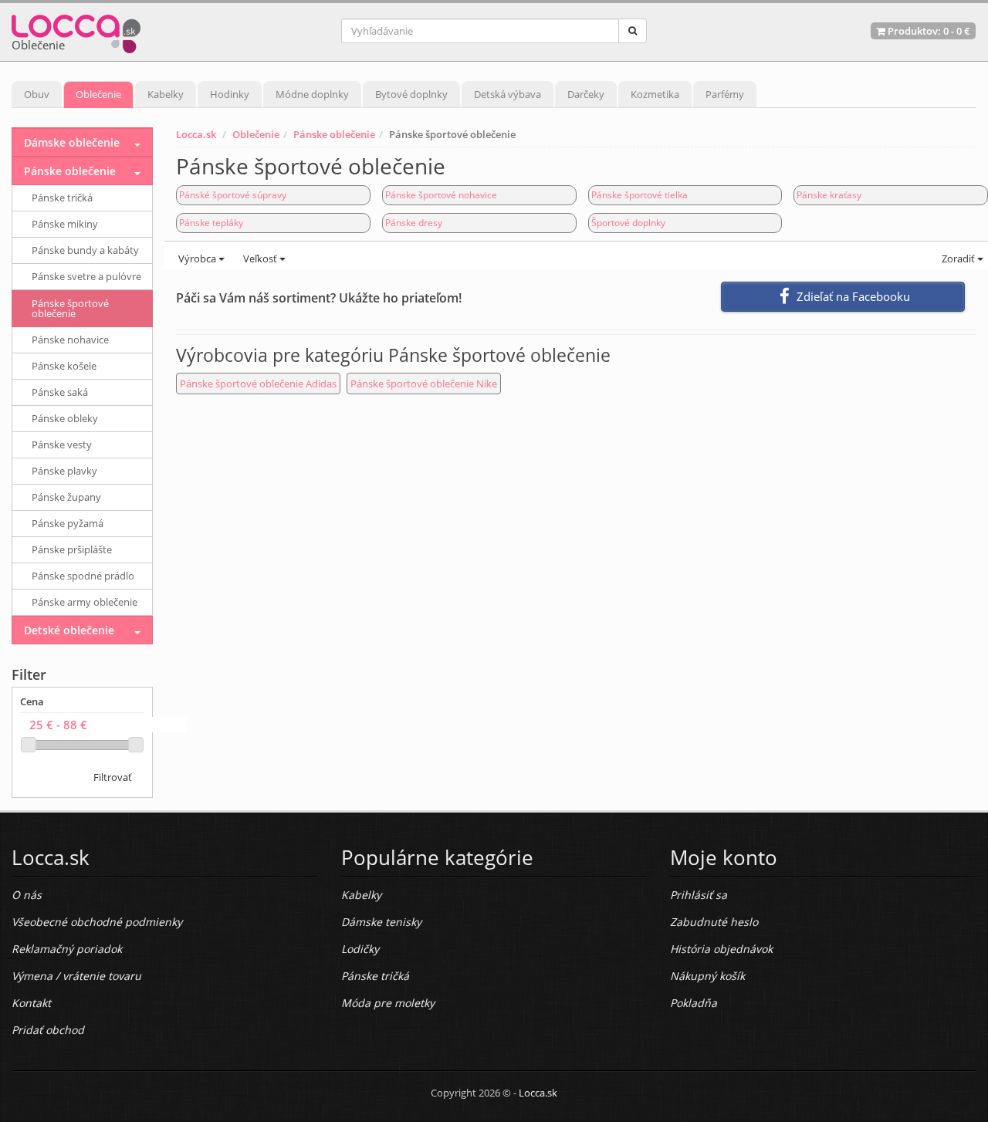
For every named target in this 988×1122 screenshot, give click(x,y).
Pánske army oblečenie (84, 602)
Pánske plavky (64, 471)
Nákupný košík (707, 975)
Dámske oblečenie (72, 142)
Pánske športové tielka (639, 194)
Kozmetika (655, 94)
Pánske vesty (62, 444)
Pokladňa (693, 1002)
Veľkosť (260, 258)
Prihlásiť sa (698, 894)
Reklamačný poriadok (67, 948)
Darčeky (585, 94)
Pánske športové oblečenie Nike (423, 383)
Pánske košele (64, 366)
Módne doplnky (312, 94)
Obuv (36, 94)
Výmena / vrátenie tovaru (76, 975)
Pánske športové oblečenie (70, 308)
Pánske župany (66, 497)
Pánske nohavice (70, 339)
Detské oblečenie (69, 630)
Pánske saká (60, 392)
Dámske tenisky (381, 921)
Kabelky (165, 94)
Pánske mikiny (65, 224)
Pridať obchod (48, 1029)
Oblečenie (98, 94)
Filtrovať (112, 777)
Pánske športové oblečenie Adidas (258, 383)
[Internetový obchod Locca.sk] (76, 30)
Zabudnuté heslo (714, 921)
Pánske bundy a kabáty (85, 250)
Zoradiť (958, 258)
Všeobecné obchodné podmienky (97, 921)
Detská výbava (507, 94)
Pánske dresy (413, 222)
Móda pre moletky (388, 1002)
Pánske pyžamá (67, 523)
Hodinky (229, 94)
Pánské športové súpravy (232, 194)
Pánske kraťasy (829, 194)
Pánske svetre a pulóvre (86, 276)
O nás (27, 894)
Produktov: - (927, 31)
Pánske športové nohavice (441, 194)
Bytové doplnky (411, 94)
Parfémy (724, 94)
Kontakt (31, 1002)
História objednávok (721, 948)
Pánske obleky (65, 418)
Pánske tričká (62, 197)
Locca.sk (196, 134)
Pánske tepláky (211, 222)
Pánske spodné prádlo (83, 576)
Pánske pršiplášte (72, 549)
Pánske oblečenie (334, 134)
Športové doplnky (628, 222)
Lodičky (360, 948)
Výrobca (197, 258)
